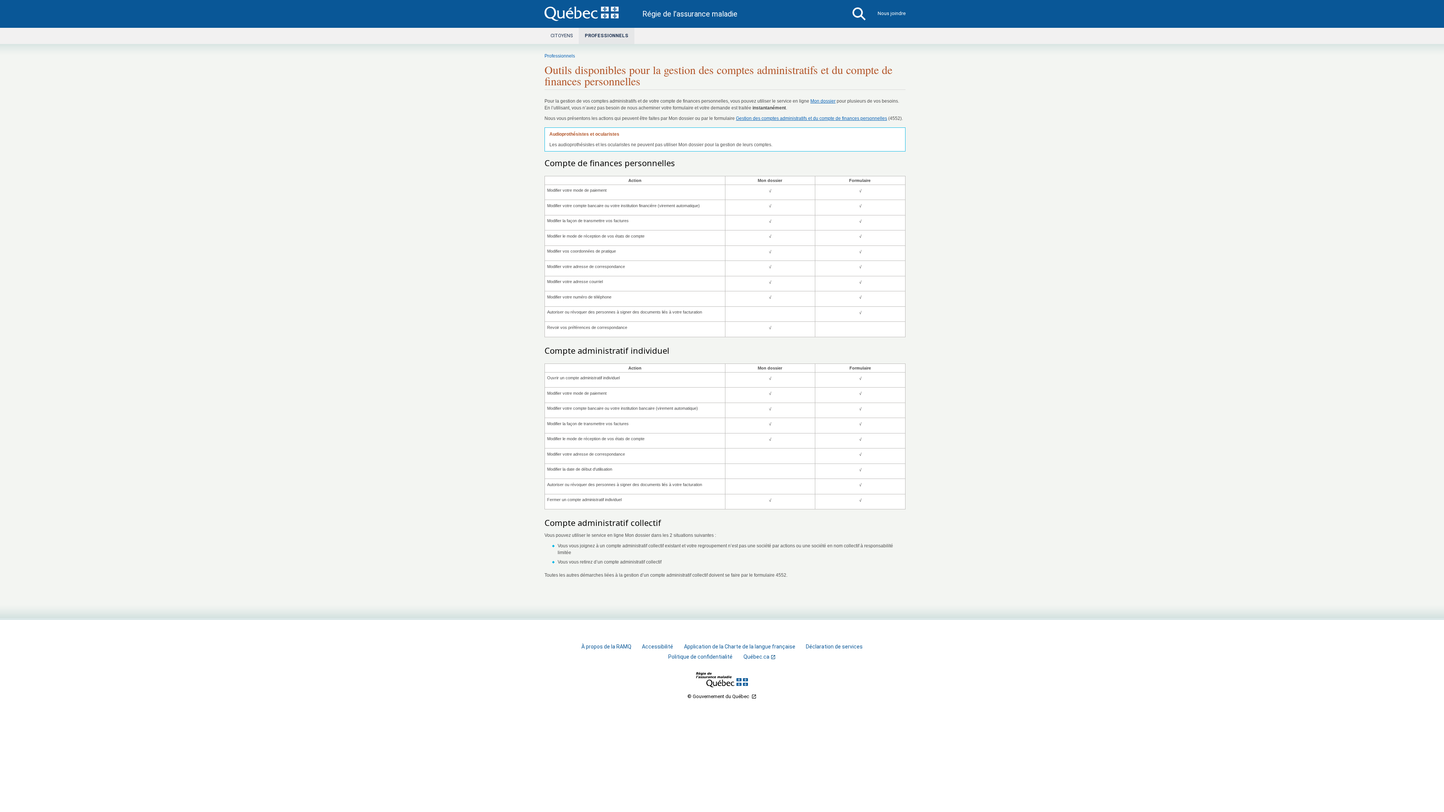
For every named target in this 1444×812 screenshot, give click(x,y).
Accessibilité (657, 646)
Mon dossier (823, 101)
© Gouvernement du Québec (718, 696)
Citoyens (562, 35)
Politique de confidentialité (700, 656)
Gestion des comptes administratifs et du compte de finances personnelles (811, 118)
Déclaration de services (834, 646)
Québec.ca (756, 657)
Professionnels (606, 35)
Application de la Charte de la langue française (739, 646)
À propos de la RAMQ (606, 646)
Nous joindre (892, 13)
